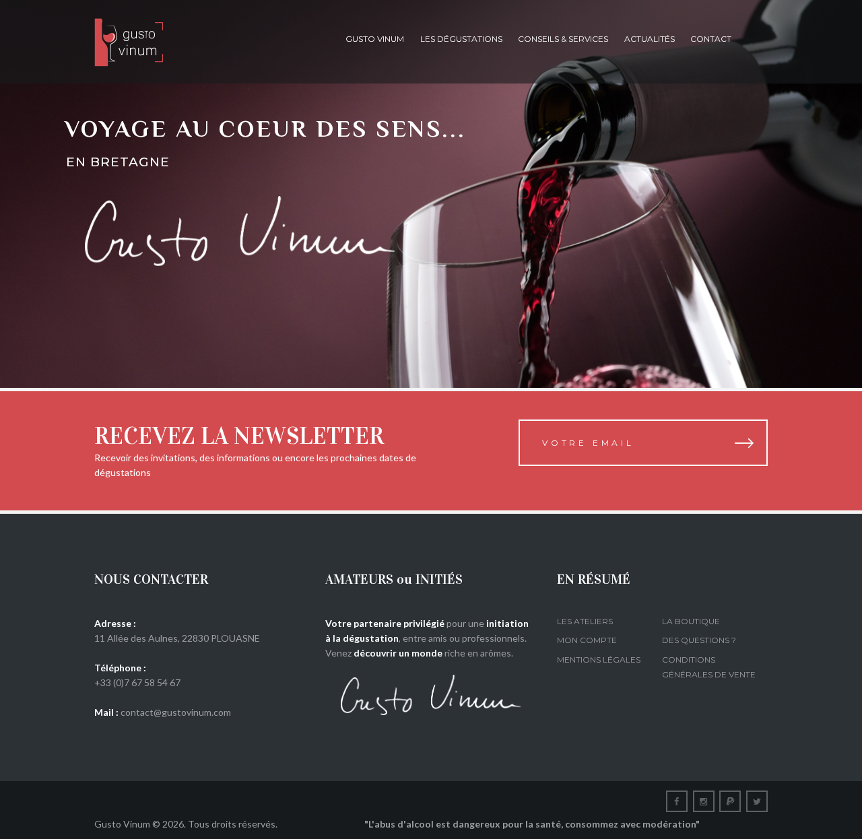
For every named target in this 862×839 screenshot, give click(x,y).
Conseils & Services (563, 39)
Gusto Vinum (374, 39)
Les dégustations (461, 39)
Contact (710, 39)
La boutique (691, 621)
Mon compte (587, 640)
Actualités (649, 39)
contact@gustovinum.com (176, 712)
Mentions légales (598, 660)
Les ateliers (585, 621)
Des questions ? (699, 640)
